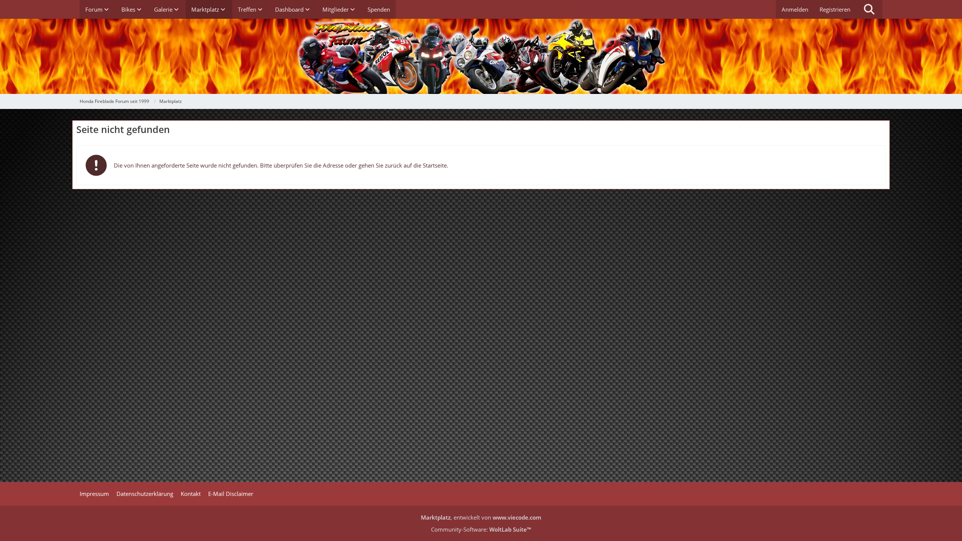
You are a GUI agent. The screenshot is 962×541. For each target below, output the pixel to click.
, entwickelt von (481, 517)
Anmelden (795, 9)
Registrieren (835, 9)
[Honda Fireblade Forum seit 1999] (481, 56)
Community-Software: (481, 529)
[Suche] (869, 9)
